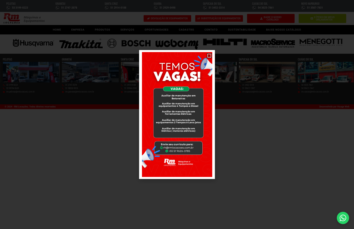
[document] (177, 114)
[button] (209, 55)
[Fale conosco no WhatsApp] (343, 218)
